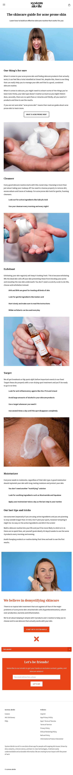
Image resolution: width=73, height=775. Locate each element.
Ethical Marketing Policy (48, 732)
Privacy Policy (45, 728)
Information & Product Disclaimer (51, 739)
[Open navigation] (4, 4)
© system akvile (10, 769)
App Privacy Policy (46, 717)
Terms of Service (46, 725)
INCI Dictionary (10, 717)
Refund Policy (45, 735)
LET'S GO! (36, 684)
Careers (7, 714)
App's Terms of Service (48, 721)
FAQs (6, 721)
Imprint (43, 714)
